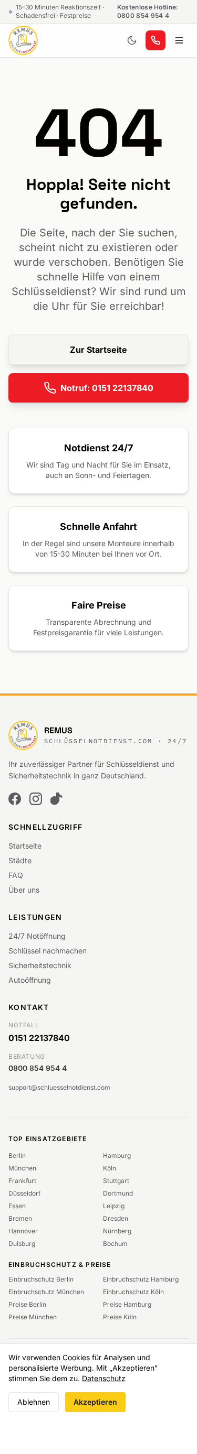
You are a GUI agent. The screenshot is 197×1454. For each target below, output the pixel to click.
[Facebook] (14, 799)
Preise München (32, 1317)
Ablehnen (33, 1401)
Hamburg (117, 1155)
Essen (17, 1206)
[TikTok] (56, 799)
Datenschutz (104, 1378)
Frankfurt (22, 1181)
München (22, 1168)
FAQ (15, 875)
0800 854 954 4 (37, 1068)
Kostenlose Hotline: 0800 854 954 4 (148, 11)
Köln (109, 1168)
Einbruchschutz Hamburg (141, 1279)
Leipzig (114, 1206)
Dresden (115, 1218)
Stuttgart (116, 1181)
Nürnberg (117, 1231)
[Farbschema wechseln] (131, 40)
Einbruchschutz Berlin (41, 1279)
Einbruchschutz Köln (133, 1292)
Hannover (23, 1231)
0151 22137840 (39, 1038)
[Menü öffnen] (179, 40)
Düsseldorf (24, 1193)
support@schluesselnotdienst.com (59, 1087)
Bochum (115, 1243)
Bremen (20, 1218)
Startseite (25, 845)
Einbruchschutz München (46, 1292)
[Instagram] (35, 799)
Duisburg (21, 1243)
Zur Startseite (98, 349)
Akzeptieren (95, 1401)
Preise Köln (120, 1317)
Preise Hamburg (127, 1304)
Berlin (17, 1155)
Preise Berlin (27, 1304)
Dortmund (118, 1193)
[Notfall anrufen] (155, 40)
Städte (20, 860)
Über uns (23, 889)
